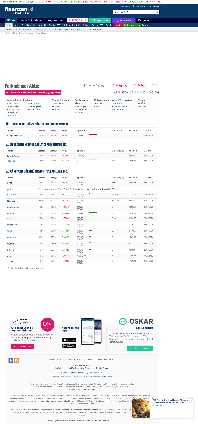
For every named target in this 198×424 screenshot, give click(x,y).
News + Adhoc (58, 103)
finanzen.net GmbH (87, 389)
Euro (111, 2)
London (11, 213)
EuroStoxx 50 (69, 359)
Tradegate (12, 160)
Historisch (11, 115)
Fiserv (105, 368)
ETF (58, 25)
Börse (11, 20)
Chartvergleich (34, 106)
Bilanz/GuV (80, 103)
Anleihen (66, 25)
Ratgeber (144, 20)
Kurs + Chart (12, 103)
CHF (129, 2)
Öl (96, 2)
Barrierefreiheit (96, 372)
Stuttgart (11, 231)
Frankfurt (11, 237)
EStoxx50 (57, 2)
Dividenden (69, 29)
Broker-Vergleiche (132, 25)
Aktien (9, 25)
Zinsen (95, 25)
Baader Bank (13, 207)
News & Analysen (31, 20)
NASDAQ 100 (91, 359)
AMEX (10, 218)
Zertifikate (26, 25)
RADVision (60, 368)
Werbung (84, 372)
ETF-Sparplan (100, 20)
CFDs (102, 25)
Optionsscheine (119, 106)
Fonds (52, 25)
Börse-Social (82, 29)
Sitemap (55, 376)
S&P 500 (111, 359)
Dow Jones (80, 359)
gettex (10, 182)
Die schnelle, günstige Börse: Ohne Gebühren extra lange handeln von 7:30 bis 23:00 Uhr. (78, 189)
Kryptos (118, 25)
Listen (50, 29)
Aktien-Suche (25, 29)
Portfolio (142, 103)
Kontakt (64, 372)
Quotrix (10, 243)
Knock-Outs (117, 109)
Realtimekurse (39, 29)
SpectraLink (90, 368)
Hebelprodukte (40, 25)
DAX (20, 2)
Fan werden (154, 5)
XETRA (10, 261)
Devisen (86, 25)
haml (9, 256)
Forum (145, 25)
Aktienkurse (11, 29)
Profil (96, 106)
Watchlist (142, 106)
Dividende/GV (81, 109)
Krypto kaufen (123, 20)
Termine (58, 29)
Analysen (56, 106)
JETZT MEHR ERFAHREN (140, 348)
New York (11, 200)
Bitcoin (98, 421)
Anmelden (125, 5)
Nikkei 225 (102, 359)
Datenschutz (65, 376)
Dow (38, 2)
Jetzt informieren (22, 346)
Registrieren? (139, 5)
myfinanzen (56, 20)
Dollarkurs (80, 421)
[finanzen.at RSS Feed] (16, 360)
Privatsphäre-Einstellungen (100, 376)
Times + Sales (13, 106)
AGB (86, 376)
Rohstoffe (76, 25)
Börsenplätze (13, 109)
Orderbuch (12, 112)
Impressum (74, 372)
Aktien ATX (53, 359)
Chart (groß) (33, 103)
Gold (147, 2)
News (65, 421)
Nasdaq (77, 2)
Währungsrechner (55, 421)
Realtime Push (34, 109)
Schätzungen (80, 106)
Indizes (16, 25)
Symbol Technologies (74, 368)
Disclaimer (77, 376)
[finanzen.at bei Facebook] (11, 360)
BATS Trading (13, 194)
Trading (109, 25)
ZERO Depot (79, 20)
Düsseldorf (12, 224)
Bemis (99, 368)
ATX (4, 2)
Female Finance (97, 29)
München (11, 250)
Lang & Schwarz (14, 135)
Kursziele (56, 109)
